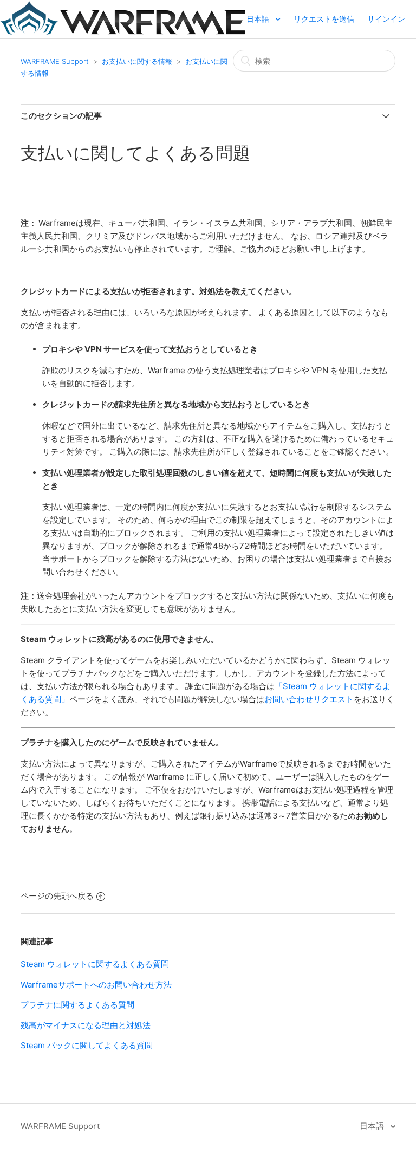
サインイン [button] (386, 18)
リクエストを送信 (324, 18)
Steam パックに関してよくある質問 (87, 1045)
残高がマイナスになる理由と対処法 (86, 1025)
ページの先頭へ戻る (57, 896)
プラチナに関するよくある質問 (77, 1004)
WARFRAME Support (55, 61)
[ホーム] (122, 32)
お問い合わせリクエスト (309, 699)
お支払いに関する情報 (137, 61)
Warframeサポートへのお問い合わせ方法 (96, 984)
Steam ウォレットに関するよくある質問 (95, 964)
